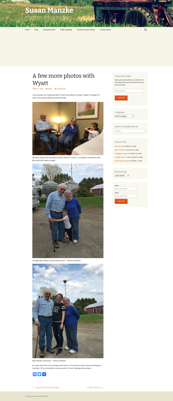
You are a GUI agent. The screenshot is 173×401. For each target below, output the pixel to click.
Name (117, 185)
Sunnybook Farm (49, 30)
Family (49, 89)
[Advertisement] (86, 49)
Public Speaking (66, 30)
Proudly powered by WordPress (36, 396)
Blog (36, 30)
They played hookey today (45, 387)
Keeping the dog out (122, 153)
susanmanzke (61, 89)
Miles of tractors (120, 150)
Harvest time (119, 146)
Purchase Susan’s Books (86, 30)
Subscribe (121, 98)
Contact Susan (105, 30)
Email (116, 193)
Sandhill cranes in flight (123, 157)
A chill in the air (95, 387)
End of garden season (122, 161)
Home (27, 30)
